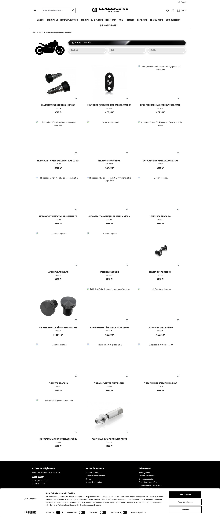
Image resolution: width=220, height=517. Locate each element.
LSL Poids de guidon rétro (160, 327)
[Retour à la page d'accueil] (110, 10)
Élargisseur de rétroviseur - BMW (160, 383)
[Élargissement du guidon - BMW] (109, 362)
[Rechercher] (73, 10)
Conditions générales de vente (150, 485)
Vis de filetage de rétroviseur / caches (58, 327)
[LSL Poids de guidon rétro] (160, 306)
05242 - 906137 (38, 477)
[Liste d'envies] (167, 10)
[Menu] (35, 10)
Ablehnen (185, 509)
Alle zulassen (185, 494)
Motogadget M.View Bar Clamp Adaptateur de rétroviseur (58, 160)
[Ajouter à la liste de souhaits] (76, 98)
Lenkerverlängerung (160, 216)
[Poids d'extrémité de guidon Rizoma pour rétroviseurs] (109, 306)
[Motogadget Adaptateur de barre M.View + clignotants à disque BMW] (109, 195)
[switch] (82, 512)
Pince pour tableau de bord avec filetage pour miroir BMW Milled (160, 105)
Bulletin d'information (94, 482)
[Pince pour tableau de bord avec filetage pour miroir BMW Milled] (160, 83)
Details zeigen (137, 512)
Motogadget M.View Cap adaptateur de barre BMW (58, 216)
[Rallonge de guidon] (109, 250)
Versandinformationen (147, 476)
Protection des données (148, 482)
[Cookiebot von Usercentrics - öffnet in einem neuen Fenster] (30, 512)
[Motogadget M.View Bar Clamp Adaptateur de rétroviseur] (58, 139)
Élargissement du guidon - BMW (109, 383)
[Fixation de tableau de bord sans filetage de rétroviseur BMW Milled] (109, 83)
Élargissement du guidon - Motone (58, 105)
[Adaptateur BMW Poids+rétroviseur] (109, 417)
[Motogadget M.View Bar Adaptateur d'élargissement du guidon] (160, 139)
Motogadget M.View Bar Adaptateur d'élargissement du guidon (160, 160)
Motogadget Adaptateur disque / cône (58, 439)
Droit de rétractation (146, 479)
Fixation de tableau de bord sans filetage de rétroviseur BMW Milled (109, 105)
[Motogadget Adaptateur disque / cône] (58, 417)
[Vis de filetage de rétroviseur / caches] (58, 306)
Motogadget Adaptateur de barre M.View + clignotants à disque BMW (109, 216)
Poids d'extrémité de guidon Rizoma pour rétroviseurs (109, 327)
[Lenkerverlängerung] (160, 195)
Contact (88, 479)
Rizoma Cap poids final (109, 160)
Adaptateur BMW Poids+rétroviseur (109, 439)
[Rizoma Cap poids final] (109, 139)
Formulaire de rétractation (95, 476)
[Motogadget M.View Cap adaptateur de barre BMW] (58, 195)
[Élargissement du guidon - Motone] (58, 83)
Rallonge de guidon (109, 272)
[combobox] (56, 10)
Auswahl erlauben (185, 502)
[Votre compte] (173, 10)
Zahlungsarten (144, 472)
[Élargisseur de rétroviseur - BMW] (160, 362)
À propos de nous (92, 472)
